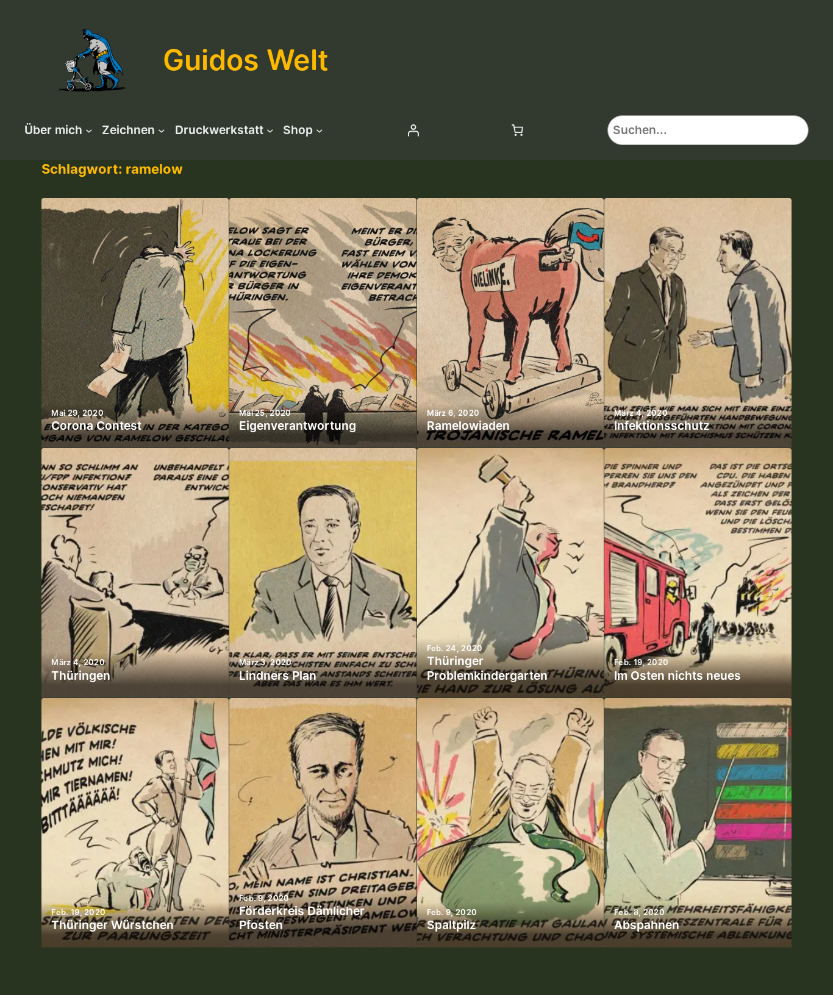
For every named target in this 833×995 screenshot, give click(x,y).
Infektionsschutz (662, 426)
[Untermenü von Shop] (319, 130)
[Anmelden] (412, 129)
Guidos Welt (246, 60)
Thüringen (80, 676)
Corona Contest (96, 426)
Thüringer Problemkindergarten (487, 668)
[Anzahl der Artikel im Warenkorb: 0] (517, 129)
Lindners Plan (277, 676)
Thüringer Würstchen (112, 925)
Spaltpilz (451, 925)
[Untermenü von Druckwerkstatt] (270, 130)
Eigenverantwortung (297, 426)
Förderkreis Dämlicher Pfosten (302, 918)
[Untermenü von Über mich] (89, 130)
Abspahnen (646, 925)
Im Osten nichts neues (677, 676)
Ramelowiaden (468, 426)
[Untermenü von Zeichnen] (161, 130)
